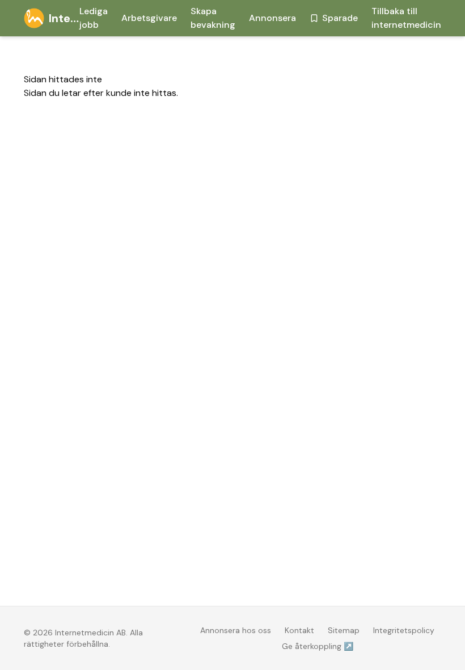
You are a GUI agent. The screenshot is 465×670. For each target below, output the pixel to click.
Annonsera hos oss (235, 630)
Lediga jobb (93, 18)
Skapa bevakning (213, 18)
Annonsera (272, 18)
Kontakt (299, 630)
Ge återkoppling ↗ (317, 646)
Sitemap (344, 630)
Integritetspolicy (403, 630)
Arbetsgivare (149, 18)
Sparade (340, 18)
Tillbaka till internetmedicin (406, 18)
